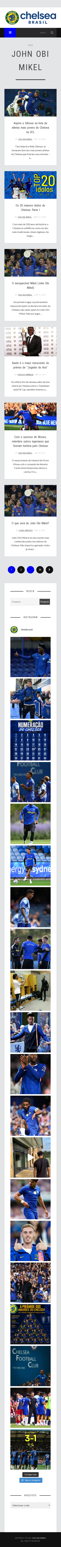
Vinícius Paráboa (25, 375)
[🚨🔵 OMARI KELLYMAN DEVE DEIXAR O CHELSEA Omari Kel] (30, 865)
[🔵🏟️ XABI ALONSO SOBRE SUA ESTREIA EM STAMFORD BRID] (30, 1283)
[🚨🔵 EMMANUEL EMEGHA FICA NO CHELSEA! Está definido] (30, 824)
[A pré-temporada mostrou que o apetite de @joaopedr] (30, 1366)
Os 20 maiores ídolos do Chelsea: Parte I (30, 208)
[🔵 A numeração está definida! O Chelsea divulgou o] (30, 740)
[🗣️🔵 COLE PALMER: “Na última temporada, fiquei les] (30, 1241)
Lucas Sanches (26, 530)
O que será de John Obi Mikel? (30, 523)
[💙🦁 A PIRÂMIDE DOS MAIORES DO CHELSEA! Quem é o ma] (30, 1324)
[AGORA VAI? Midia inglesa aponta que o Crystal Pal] (30, 657)
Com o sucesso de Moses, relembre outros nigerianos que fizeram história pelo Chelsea (30, 441)
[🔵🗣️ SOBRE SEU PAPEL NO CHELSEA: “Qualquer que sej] (30, 782)
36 (40, 569)
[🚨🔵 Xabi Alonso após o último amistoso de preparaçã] (30, 1408)
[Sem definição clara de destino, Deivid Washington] (30, 699)
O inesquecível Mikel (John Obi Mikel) (30, 285)
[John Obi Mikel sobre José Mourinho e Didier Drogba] (30, 991)
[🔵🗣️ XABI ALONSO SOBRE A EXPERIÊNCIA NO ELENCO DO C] (30, 949)
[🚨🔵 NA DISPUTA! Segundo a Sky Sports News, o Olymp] (30, 1074)
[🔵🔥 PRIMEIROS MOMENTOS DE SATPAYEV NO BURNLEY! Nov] (30, 1157)
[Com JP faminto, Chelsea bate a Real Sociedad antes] (30, 1449)
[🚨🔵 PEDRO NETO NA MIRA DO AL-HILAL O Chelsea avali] (30, 1199)
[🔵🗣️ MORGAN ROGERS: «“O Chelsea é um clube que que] (30, 1032)
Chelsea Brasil (25, 139)
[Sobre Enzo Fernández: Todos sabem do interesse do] (30, 907)
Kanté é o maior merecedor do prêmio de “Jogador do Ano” (30, 365)
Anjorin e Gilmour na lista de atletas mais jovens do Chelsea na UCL (30, 127)
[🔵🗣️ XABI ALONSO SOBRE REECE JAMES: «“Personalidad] (30, 1116)
